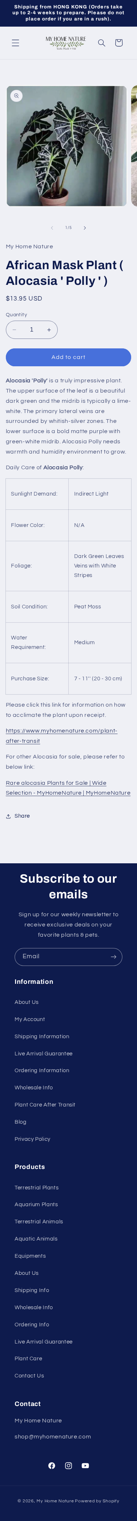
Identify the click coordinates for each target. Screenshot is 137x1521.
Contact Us (29, 1376)
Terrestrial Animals (39, 1221)
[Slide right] (85, 228)
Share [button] (22, 816)
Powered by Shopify (97, 1501)
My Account (30, 1019)
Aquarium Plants (36, 1204)
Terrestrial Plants (36, 1188)
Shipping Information (42, 1036)
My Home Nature (55, 1501)
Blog (21, 1122)
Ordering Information (42, 1070)
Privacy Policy (32, 1139)
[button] (15, 42)
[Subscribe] (113, 957)
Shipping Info (32, 1290)
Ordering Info (32, 1324)
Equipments (30, 1256)
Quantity (16, 314)
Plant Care (28, 1358)
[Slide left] (52, 228)
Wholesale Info (34, 1087)
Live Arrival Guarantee (44, 1053)
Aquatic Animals (36, 1239)
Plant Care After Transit (45, 1105)
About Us (27, 1002)
